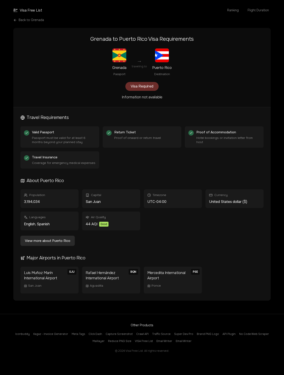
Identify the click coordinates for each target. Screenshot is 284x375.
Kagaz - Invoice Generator (50, 334)
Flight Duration (258, 10)
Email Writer (164, 341)
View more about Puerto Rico (47, 241)
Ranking (233, 10)
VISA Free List (144, 341)
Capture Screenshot (119, 334)
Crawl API (142, 334)
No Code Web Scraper (254, 334)
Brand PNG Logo (208, 334)
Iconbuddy (22, 334)
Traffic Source (161, 334)
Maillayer (99, 341)
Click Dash (95, 334)
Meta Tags (78, 334)
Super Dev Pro (183, 334)
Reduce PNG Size (119, 341)
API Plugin (229, 334)
